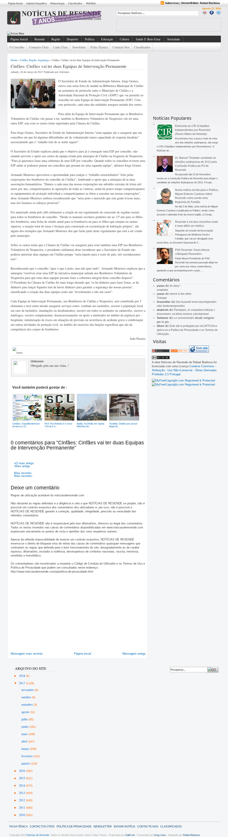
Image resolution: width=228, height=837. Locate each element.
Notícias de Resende (37, 835)
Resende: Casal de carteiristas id (40, 33)
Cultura (124, 39)
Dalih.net (130, 835)
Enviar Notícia (124, 826)
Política (89, 39)
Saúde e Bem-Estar (148, 39)
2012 (22, 800)
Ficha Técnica (99, 47)
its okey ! (175, 285)
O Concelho (16, 47)
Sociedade (173, 39)
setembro (27, 704)
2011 (22, 807)
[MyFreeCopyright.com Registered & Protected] (183, 380)
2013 (22, 793)
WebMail (91, 3)
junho (25, 726)
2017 (22, 683)
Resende (40, 39)
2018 (22, 676)
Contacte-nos (120, 47)
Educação (107, 39)
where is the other (180, 293)
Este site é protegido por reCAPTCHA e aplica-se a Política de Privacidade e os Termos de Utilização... (187, 330)
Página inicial (82, 653)
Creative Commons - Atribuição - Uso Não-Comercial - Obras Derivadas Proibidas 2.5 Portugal (184, 370)
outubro (26, 697)
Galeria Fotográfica (36, 3)
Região (55, 39)
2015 (22, 778)
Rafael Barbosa (191, 835)
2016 (22, 771)
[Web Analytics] (179, 351)
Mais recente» (23, 475)
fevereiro (27, 756)
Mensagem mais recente (27, 653)
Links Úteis (60, 47)
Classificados (75, 3)
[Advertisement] (168, 24)
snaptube (162, 289)
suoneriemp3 (186, 318)
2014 (22, 785)
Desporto (72, 39)
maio (24, 734)
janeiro (26, 763)
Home (14, 60)
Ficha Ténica (18, 826)
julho (25, 719)
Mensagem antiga (133, 653)
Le (176, 318)
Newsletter (79, 47)
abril (24, 741)
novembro (28, 690)
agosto (25, 712)
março (25, 748)
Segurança (43, 60)
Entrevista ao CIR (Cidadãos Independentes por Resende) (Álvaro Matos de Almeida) (193, 130)
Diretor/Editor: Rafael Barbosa (200, 3)
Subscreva (172, 3)
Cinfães (24, 60)
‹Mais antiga (22, 466)
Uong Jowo (160, 835)
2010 (22, 815)
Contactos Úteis (39, 47)
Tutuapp (162, 297)
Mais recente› (23, 473)
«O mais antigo (24, 463)
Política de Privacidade (74, 826)
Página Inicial (15, 3)
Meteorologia (57, 3)
